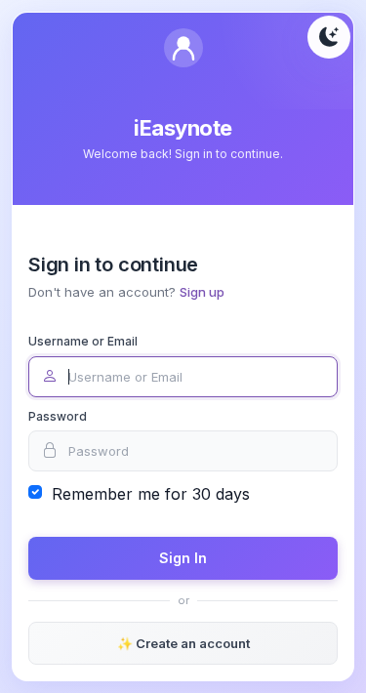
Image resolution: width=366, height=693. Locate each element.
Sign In (183, 558)
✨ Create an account (183, 643)
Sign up (202, 292)
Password (57, 416)
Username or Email (83, 341)
